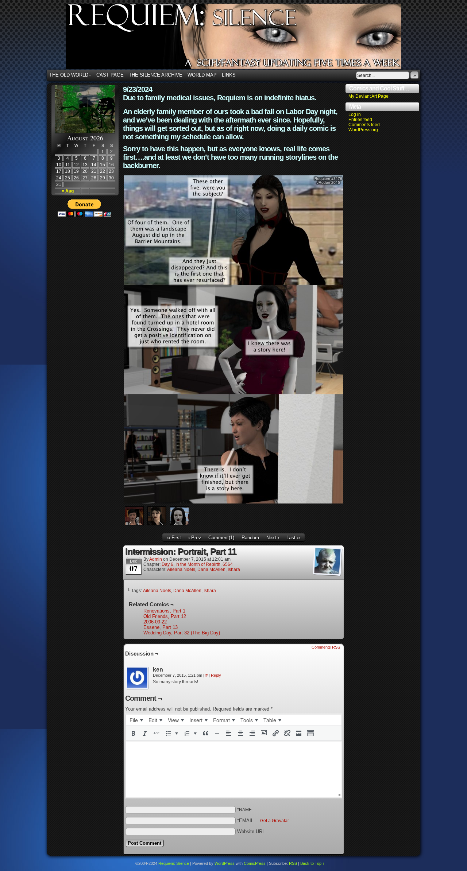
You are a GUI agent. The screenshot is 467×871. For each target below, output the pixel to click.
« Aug (68, 191)
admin (155, 559)
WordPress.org (363, 129)
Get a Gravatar (274, 820)
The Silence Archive (155, 75)
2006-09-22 (155, 622)
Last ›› (293, 537)
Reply (216, 675)
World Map (202, 75)
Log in (354, 114)
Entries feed (360, 119)
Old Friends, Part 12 (164, 616)
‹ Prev (194, 537)
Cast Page (110, 75)
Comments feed (364, 124)
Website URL (251, 831)
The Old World (70, 75)
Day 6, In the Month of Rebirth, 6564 (197, 564)
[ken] (137, 678)
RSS (293, 863)
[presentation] (136, 720)
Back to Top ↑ (312, 863)
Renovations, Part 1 (164, 611)
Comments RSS (326, 647)
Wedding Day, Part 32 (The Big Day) (181, 632)
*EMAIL (263, 820)
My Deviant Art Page (368, 96)
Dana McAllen (211, 569)
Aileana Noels (181, 569)
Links (229, 75)
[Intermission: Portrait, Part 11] (233, 502)
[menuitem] (136, 720)
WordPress (225, 863)
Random (250, 537)
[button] (133, 733)
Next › (272, 537)
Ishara (234, 569)
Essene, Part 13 (160, 627)
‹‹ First (174, 537)
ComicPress (255, 863)
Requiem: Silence (244, 39)
